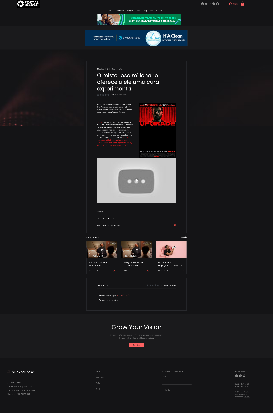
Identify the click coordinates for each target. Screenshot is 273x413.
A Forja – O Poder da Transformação (98, 264)
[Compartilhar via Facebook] (98, 219)
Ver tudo (184, 237)
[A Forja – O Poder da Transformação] (101, 249)
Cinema (100, 211)
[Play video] (136, 180)
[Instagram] (210, 3)
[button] (242, 3)
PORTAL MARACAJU (22, 371)
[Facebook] (217, 3)
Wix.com (247, 397)
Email (164, 376)
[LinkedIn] (213, 3)
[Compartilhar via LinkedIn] (108, 219)
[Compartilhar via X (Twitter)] (103, 219)
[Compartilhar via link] (114, 219)
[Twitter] (244, 375)
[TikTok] (202, 3)
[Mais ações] (174, 69)
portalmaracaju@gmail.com (19, 386)
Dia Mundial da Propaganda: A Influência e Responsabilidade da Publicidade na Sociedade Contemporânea (170, 264)
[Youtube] (206, 3)
